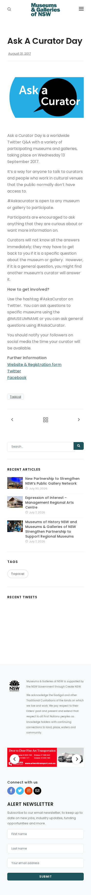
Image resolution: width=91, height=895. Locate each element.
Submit (45, 876)
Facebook (16, 377)
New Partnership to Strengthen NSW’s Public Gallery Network (52, 481)
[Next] (76, 759)
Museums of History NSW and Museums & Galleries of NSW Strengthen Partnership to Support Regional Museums (51, 529)
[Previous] (14, 759)
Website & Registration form (34, 364)
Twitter (14, 371)
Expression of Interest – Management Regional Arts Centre (49, 502)
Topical (15, 397)
